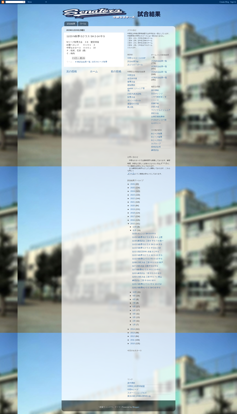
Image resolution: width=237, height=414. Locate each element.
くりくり (155, 100)
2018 (132, 213)
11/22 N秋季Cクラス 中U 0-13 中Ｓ (147, 259)
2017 (132, 216)
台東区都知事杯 (158, 117)
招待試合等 (156, 147)
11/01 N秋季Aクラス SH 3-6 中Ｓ (146, 288)
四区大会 (155, 113)
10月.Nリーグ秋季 (99, 62)
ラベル (83, 23)
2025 (132, 188)
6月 (134, 307)
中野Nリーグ (132, 390)
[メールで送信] (73, 58)
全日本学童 (132, 79)
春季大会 (131, 82)
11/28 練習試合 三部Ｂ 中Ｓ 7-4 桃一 (147, 241)
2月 (134, 321)
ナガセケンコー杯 (159, 120)
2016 (132, 220)
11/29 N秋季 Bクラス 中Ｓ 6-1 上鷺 (147, 237)
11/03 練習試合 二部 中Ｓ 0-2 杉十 (147, 273)
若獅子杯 (155, 103)
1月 (134, 325)
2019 (132, 209)
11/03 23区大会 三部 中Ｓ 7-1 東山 (147, 277)
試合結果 (71, 23)
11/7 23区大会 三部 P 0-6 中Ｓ (145, 266)
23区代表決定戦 (134, 94)
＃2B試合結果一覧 (159, 66)
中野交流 (131, 75)
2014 (132, 329)
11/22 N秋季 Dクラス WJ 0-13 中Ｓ (147, 255)
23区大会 (155, 107)
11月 (135, 230)
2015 (132, 224)
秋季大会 (131, 97)
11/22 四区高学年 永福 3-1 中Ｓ (145, 252)
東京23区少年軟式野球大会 (139, 396)
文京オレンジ (157, 94)
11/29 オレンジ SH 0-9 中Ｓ (144, 234)
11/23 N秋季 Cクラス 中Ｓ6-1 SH (146, 248)
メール (131, 173)
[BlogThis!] (76, 58)
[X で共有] (78, 58)
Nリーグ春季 (156, 137)
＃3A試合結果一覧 (159, 72)
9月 (134, 296)
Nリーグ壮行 (156, 140)
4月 (134, 314)
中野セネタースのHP (136, 58)
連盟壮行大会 (133, 104)
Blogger (135, 407)
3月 (134, 317)
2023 (132, 195)
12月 (135, 227)
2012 (132, 336)
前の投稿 (116, 71)
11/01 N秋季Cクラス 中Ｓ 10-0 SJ (146, 284)
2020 (132, 206)
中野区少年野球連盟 (136, 386)
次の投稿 (71, 71)
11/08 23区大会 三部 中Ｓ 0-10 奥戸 (147, 262)
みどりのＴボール (135, 65)
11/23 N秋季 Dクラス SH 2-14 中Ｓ (147, 244)
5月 (134, 310)
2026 (132, 184)
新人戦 (130, 107)
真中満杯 (155, 90)
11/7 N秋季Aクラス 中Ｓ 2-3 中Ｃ (146, 270)
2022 (132, 198)
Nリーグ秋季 (156, 134)
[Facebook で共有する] (81, 58)
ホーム (94, 71)
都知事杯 (131, 85)
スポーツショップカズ (137, 393)
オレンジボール (134, 100)
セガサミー (156, 123)
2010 (132, 344)
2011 (132, 340)
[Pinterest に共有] (83, 58)
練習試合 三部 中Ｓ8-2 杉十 (144, 280)
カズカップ (156, 144)
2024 (132, 191)
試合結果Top (132, 61)
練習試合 (155, 150)
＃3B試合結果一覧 (83, 62)
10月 (135, 292)
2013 (132, 333)
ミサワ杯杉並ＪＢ (159, 97)
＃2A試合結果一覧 (159, 61)
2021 (132, 202)
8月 (134, 299)
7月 (134, 303)
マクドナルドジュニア (160, 110)
